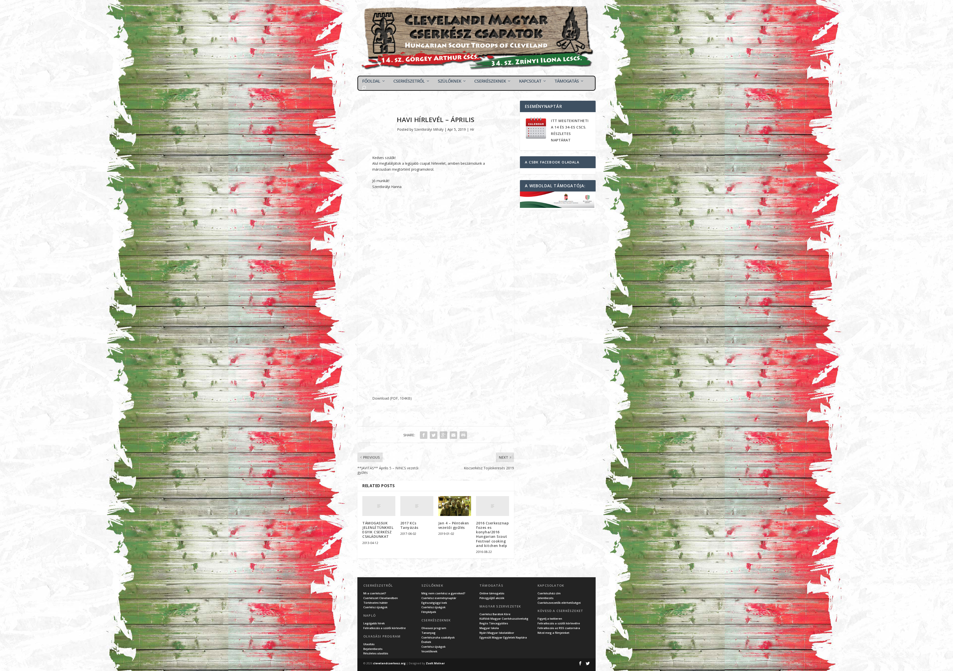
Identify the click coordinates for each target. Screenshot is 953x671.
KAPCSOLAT (530, 81)
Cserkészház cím (549, 593)
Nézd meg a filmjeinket (553, 633)
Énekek (426, 642)
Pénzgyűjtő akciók (491, 598)
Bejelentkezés (372, 649)
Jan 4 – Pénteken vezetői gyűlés (453, 525)
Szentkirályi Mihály (428, 129)
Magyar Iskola (489, 628)
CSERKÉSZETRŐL (409, 81)
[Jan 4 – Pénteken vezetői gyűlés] (454, 506)
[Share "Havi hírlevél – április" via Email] (453, 435)
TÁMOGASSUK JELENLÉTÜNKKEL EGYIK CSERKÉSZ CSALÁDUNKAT (377, 530)
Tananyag (428, 633)
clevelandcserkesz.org (389, 663)
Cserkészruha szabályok (438, 637)
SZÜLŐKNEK (449, 81)
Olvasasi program (433, 628)
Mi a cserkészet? (374, 593)
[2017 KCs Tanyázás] (416, 506)
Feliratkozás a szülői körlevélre (384, 628)
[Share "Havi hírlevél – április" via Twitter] (434, 435)
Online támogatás (491, 593)
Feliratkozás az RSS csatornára (559, 628)
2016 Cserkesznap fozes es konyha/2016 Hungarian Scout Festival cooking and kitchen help (492, 534)
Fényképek (428, 612)
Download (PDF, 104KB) (392, 398)
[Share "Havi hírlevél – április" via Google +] (443, 435)
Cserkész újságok (375, 607)
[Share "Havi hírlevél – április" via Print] (463, 435)
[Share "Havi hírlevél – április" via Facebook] (424, 435)
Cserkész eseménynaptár (438, 598)
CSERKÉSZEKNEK (490, 81)
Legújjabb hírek (374, 623)
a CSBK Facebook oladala (552, 162)
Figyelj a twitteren (550, 618)
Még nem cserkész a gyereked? (443, 593)
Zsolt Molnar (435, 663)
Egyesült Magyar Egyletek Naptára (503, 637)
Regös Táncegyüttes (493, 623)
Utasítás (368, 644)
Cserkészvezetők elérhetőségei (559, 603)
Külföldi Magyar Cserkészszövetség (503, 618)
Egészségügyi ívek (434, 603)
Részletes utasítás (375, 653)
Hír (472, 129)
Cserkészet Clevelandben (380, 598)
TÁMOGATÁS (566, 81)
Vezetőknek (429, 651)
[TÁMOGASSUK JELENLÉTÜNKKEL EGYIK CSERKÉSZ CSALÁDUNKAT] (378, 506)
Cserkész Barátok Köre (495, 614)
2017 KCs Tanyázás (409, 525)
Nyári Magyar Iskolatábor (496, 633)
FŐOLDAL (371, 81)
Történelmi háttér (375, 603)
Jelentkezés (545, 598)
